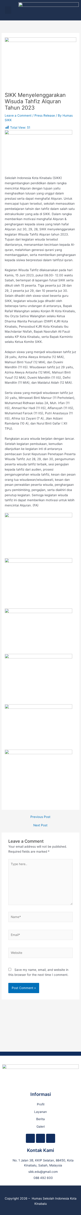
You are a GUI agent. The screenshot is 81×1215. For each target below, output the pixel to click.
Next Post (40, 825)
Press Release (44, 115)
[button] (8, 10)
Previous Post (40, 817)
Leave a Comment (18, 115)
